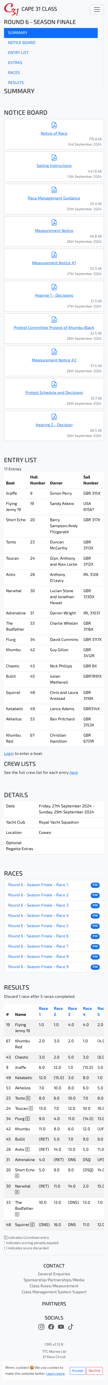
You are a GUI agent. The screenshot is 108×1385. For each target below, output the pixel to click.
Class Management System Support (54, 1292)
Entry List (18, 53)
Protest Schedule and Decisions (54, 393)
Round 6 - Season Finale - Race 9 (38, 967)
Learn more (55, 1374)
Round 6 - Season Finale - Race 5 (38, 926)
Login (9, 754)
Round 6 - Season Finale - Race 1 (38, 885)
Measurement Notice (54, 231)
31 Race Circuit (54, 1357)
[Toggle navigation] (97, 9)
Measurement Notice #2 (54, 360)
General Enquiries (54, 1274)
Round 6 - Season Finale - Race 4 (38, 916)
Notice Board (21, 43)
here (74, 773)
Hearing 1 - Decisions (54, 296)
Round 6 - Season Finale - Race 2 (38, 895)
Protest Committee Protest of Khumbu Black (54, 328)
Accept (77, 1371)
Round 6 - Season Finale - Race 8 (38, 957)
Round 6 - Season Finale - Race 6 (38, 936)
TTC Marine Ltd (54, 1352)
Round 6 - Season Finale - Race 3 (38, 906)
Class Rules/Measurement (54, 1286)
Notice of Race (54, 134)
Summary (17, 33)
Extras (15, 63)
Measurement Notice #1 (54, 263)
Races (14, 73)
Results (16, 83)
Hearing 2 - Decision (54, 425)
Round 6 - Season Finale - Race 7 (38, 947)
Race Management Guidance (54, 198)
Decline (94, 1371)
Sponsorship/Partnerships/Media (54, 1280)
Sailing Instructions (54, 166)
